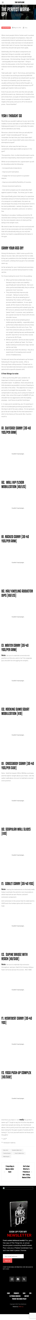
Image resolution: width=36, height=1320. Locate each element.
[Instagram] (11, 1279)
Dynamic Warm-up (16, 1150)
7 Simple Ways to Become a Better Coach (9, 1169)
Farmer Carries (7, 1153)
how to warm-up (19, 1153)
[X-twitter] (24, 1279)
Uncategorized (6, 27)
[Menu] (3, 2)
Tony (25, 27)
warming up (6, 1156)
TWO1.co (21, 1306)
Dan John (5, 1150)
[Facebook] (18, 1279)
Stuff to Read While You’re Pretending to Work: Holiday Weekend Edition (26, 1172)
